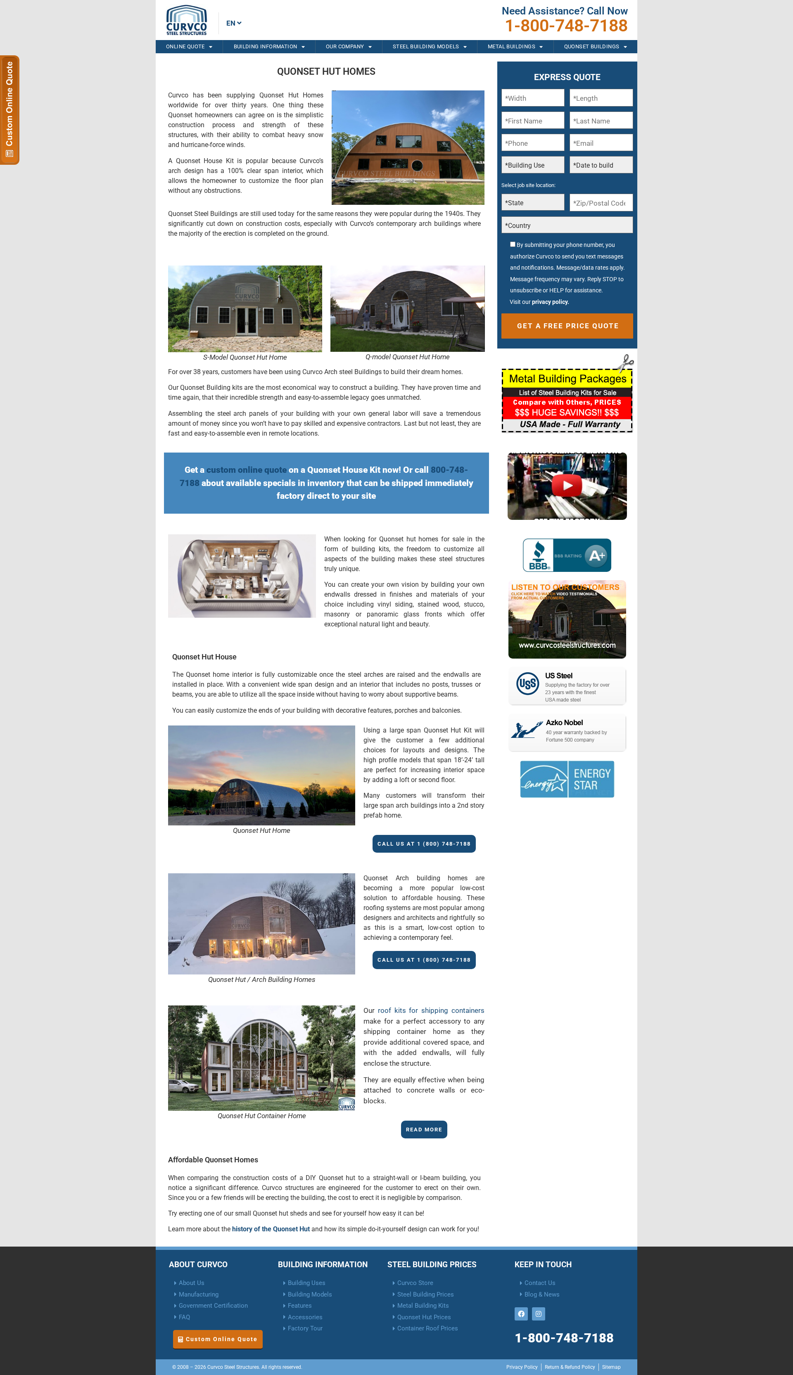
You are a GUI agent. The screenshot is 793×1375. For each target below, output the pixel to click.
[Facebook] (521, 1313)
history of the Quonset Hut (271, 1229)
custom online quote (247, 470)
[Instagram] (538, 1313)
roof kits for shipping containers (431, 1010)
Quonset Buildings (592, 46)
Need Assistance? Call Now (565, 11)
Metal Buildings (511, 46)
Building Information (265, 46)
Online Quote (185, 46)
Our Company (345, 46)
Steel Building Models (426, 46)
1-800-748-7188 (566, 26)
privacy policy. (550, 302)
